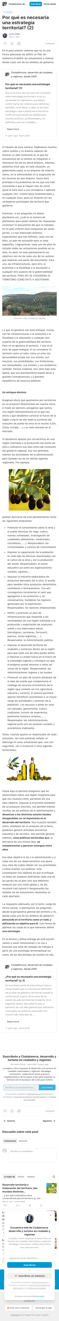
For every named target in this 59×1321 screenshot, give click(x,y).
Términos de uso (39, 1282)
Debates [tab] (31, 1176)
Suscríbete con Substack (31, 1275)
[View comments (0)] (12, 43)
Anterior (11, 1121)
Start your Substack (19, 1307)
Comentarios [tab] (10, 1141)
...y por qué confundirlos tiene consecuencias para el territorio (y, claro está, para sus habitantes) (22, 1197)
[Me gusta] (5, 43)
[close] (50, 1215)
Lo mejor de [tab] (9, 1176)
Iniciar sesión (50, 4)
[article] (29, 1195)
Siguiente (47, 1121)
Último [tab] (21, 1176)
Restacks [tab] (23, 1141)
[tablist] (15, 1141)
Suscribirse (36, 4)
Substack (15, 1315)
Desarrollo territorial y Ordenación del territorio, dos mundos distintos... (20, 1188)
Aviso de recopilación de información (30, 1097)
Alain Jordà (14, 34)
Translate (8, 12)
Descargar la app (43, 1307)
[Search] (54, 1177)
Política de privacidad (37, 1288)
